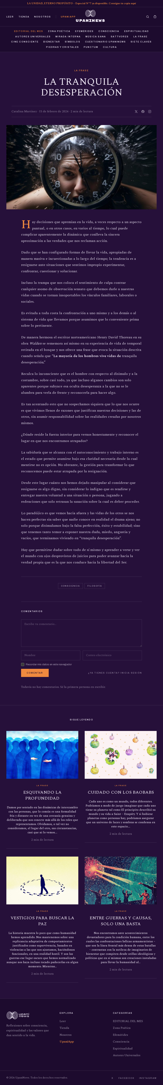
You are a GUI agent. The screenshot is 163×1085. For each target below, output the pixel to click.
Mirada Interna (68, 36)
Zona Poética (59, 31)
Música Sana (95, 36)
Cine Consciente (25, 41)
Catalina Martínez (24, 111)
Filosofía (94, 586)
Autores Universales (33, 36)
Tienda (23, 16)
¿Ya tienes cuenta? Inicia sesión (115, 673)
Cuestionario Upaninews (105, 41)
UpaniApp (68, 16)
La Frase (140, 36)
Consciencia (108, 31)
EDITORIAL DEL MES (28, 31)
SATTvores (120, 36)
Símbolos (72, 41)
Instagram (148, 1078)
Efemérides (84, 31)
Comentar (35, 673)
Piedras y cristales (62, 47)
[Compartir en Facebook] (143, 111)
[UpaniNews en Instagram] (149, 111)
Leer (10, 16)
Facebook (126, 1078)
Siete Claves (141, 41)
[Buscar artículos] (147, 16)
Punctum (91, 47)
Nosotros (42, 16)
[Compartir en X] (136, 111)
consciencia (70, 586)
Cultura (110, 47)
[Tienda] (155, 16)
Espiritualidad (136, 31)
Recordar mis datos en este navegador (49, 664)
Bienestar (51, 41)
